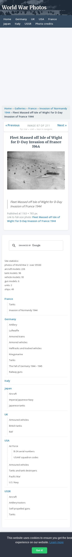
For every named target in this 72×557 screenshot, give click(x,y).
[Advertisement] (36, 65)
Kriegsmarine (16, 354)
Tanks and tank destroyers (23, 470)
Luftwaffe (14, 330)
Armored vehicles (18, 342)
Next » (62, 125)
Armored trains (17, 336)
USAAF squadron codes (26, 457)
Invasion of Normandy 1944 (23, 310)
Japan (7, 23)
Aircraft (13, 393)
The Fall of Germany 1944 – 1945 (25, 366)
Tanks (12, 304)
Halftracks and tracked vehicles (25, 348)
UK (33, 19)
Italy (17, 23)
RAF (11, 431)
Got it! (39, 550)
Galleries (20, 108)
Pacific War (14, 476)
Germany (21, 19)
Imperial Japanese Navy (21, 399)
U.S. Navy (14, 482)
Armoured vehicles (19, 419)
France (52, 19)
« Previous (12, 125)
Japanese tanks (17, 405)
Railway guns (16, 371)
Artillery (13, 324)
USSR (28, 23)
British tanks (15, 425)
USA (41, 19)
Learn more (56, 542)
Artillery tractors (17, 502)
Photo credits (44, 23)
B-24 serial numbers (24, 451)
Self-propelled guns (19, 508)
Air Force (13, 446)
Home (7, 19)
